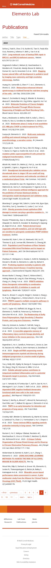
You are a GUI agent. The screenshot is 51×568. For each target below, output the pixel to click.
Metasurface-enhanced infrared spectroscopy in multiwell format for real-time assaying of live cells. (25, 91)
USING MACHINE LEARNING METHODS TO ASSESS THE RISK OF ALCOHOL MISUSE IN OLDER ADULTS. (22, 459)
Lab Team (21, 519)
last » (30, 497)
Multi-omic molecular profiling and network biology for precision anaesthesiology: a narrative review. (23, 137)
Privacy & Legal (26, 544)
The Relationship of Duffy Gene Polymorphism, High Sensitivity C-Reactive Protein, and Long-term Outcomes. (23, 317)
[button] (47, 4)
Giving (26, 555)
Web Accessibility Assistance (26, 562)
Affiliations (8, 519)
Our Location (3, 509)
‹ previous (13, 492)
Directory (26, 558)
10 (6, 497)
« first (4, 492)
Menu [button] (4, 6)
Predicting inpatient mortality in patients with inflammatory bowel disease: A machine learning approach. (23, 268)
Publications (21, 522)
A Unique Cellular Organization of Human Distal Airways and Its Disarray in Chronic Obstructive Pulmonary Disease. (25, 442)
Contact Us (47, 509)
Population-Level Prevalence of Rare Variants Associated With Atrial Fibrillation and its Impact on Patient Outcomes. (23, 248)
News (34, 519)
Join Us (34, 522)
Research (8, 522)
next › (22, 497)
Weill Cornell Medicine (25, 532)
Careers (26, 551)
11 (12, 497)
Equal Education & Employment (26, 548)
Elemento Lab (25, 14)
